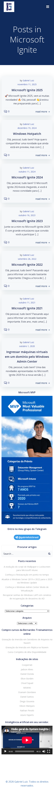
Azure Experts (27, 715)
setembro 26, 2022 (27, 258)
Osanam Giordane (27, 692)
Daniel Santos (27, 696)
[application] (27, 740)
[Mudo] (43, 751)
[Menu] (47, 6)
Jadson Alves (27, 669)
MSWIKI (27, 687)
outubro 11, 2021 (27, 302)
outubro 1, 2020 (27, 346)
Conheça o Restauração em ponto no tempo (27, 574)
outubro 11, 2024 (27, 171)
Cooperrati (27, 664)
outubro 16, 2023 (27, 215)
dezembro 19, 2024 (27, 128)
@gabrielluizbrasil (28, 537)
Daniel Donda (27, 673)
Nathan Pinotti (27, 710)
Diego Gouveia (27, 701)
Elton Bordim (27, 678)
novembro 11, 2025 (27, 84)
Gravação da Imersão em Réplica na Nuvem (27, 647)
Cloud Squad (27, 683)
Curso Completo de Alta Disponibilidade (27, 652)
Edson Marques (27, 705)
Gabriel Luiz (28, 80)
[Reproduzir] (5, 751)
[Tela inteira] (48, 751)
